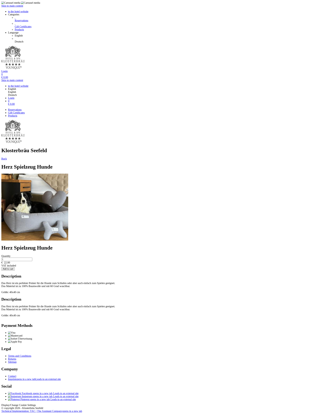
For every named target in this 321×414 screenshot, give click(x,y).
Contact (12, 376)
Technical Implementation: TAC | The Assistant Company (41, 411)
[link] (167, 35)
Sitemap (12, 361)
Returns (12, 358)
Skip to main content (12, 5)
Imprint (34, 379)
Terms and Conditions (19, 355)
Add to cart (8, 269)
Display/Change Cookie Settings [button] (18, 405)
